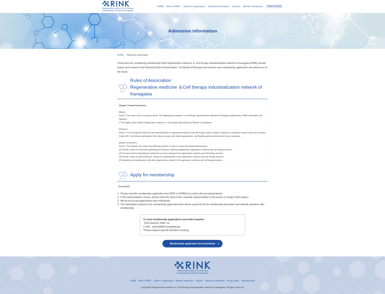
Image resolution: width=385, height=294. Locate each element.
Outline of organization (194, 6)
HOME (160, 6)
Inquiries (236, 6)
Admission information (218, 6)
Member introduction (253, 6)
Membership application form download (192, 243)
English (270, 6)
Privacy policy (233, 281)
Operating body (248, 281)
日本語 (278, 6)
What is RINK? (173, 6)
